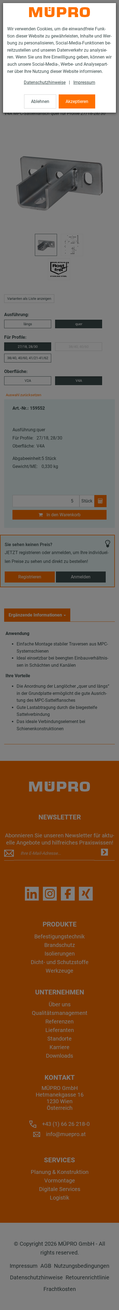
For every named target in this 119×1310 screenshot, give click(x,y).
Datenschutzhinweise (45, 82)
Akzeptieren (77, 101)
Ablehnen (40, 101)
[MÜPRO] (59, 12)
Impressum (84, 82)
